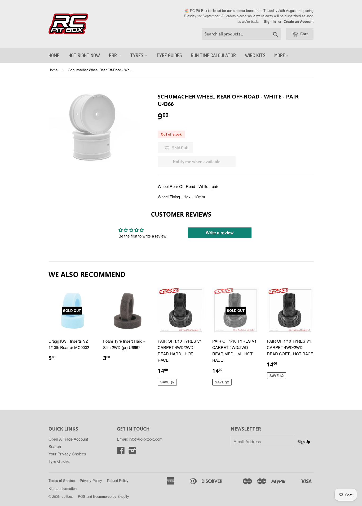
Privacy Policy (91, 480)
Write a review (219, 233)
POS (81, 496)
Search (54, 446)
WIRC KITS (255, 55)
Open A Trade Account (68, 439)
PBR (113, 55)
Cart (303, 33)
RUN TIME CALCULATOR (213, 55)
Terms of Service (61, 480)
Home (53, 69)
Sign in (270, 21)
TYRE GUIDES (169, 55)
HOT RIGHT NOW (84, 55)
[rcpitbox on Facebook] (121, 452)
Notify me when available (196, 161)
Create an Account (299, 21)
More (279, 55)
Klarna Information (62, 488)
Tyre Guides (59, 461)
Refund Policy (118, 480)
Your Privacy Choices (67, 453)
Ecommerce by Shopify (111, 496)
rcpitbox (67, 496)
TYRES (137, 55)
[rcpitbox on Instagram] (132, 452)
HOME (53, 55)
